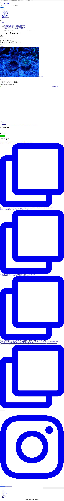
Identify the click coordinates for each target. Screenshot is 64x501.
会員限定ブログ (5, 13)
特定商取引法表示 (4, 493)
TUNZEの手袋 (4, 124)
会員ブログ (3, 491)
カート (3, 497)
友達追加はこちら (55, 86)
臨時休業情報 (5, 12)
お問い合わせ (2, 7)
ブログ (3, 122)
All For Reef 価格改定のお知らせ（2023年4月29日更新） (13, 26)
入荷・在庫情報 (5, 10)
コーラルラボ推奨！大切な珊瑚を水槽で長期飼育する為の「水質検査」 (14, 25)
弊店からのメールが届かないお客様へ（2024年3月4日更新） (14, 28)
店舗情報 (3, 494)
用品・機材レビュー (6, 11)
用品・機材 (3, 492)
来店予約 (10, 486)
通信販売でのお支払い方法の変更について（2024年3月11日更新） (15, 27)
